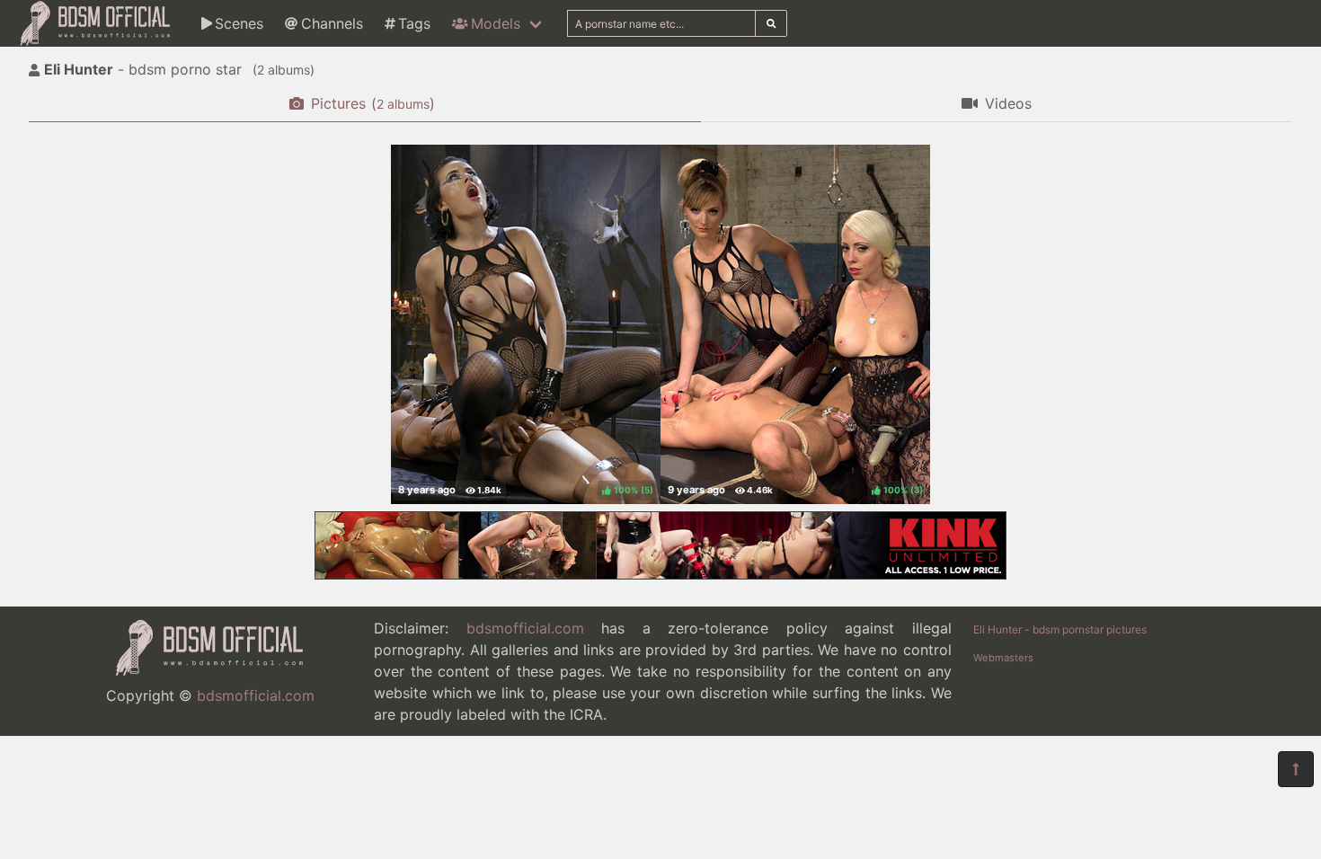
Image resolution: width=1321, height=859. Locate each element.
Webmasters (1003, 657)
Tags (414, 23)
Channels (332, 23)
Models (495, 23)
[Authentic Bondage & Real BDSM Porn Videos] (660, 574)
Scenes (239, 23)
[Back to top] (1296, 769)
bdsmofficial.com (256, 695)
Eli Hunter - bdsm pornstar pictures (1060, 629)
